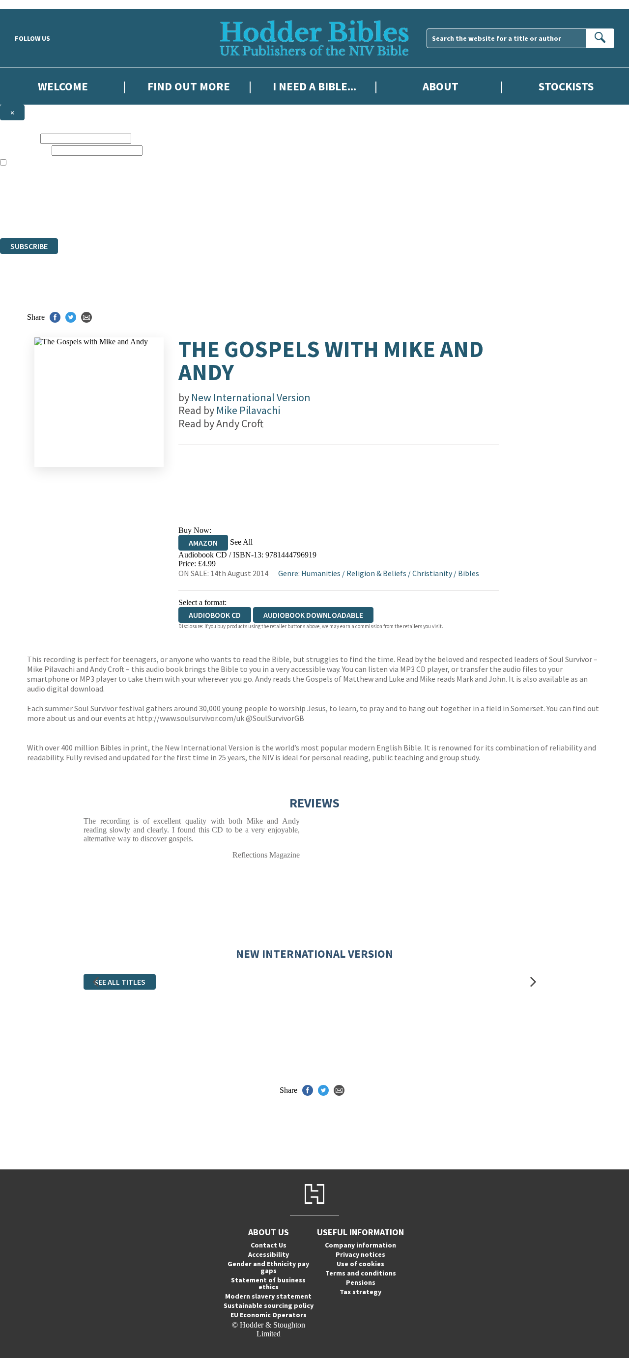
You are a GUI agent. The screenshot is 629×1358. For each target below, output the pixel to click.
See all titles (119, 982)
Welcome (63, 86)
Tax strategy (360, 1291)
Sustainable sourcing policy (269, 1305)
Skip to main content (32, 4)
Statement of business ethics (268, 1283)
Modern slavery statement (268, 1296)
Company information (360, 1245)
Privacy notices (360, 1254)
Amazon (203, 543)
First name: (19, 138)
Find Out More (188, 86)
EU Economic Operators (268, 1314)
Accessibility (268, 1254)
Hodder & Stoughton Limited (113, 198)
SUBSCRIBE (29, 246)
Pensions (360, 1282)
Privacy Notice (194, 216)
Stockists (566, 86)
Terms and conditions (360, 1273)
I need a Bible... (314, 86)
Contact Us (268, 1245)
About (440, 86)
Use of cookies (360, 1263)
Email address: (25, 150)
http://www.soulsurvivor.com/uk (190, 718)
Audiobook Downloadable (313, 615)
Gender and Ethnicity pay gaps (268, 1267)
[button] (96, 982)
